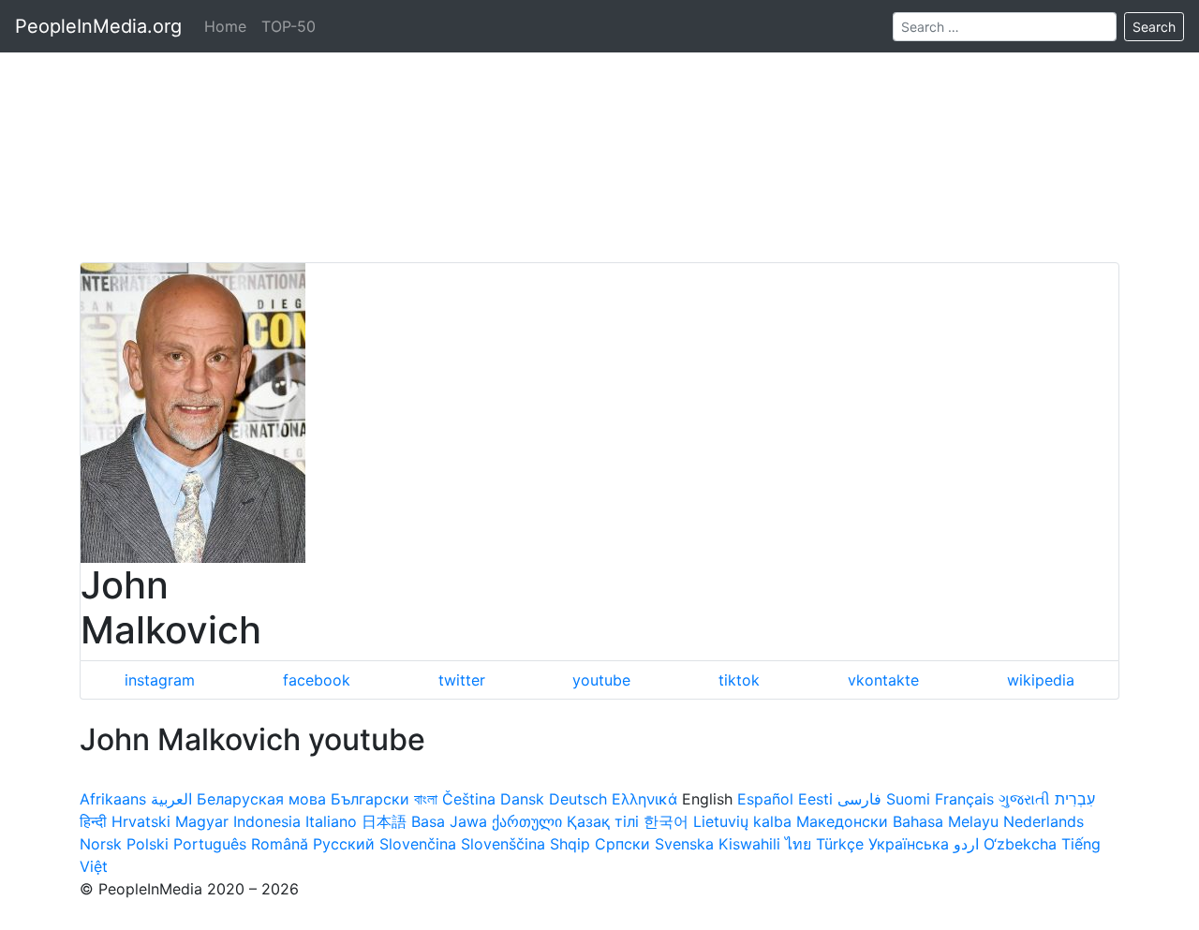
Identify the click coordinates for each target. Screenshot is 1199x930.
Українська (908, 843)
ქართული (527, 821)
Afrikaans (113, 799)
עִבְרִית (1075, 799)
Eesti (815, 799)
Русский (344, 843)
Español (765, 799)
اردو (966, 843)
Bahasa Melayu (946, 821)
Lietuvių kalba (742, 821)
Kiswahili (749, 843)
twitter (461, 680)
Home (225, 26)
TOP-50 (288, 26)
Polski (147, 843)
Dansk (522, 799)
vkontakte (883, 680)
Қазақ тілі (603, 821)
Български (370, 799)
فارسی (859, 799)
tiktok (739, 680)
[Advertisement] (599, 131)
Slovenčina (417, 843)
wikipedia (1040, 680)
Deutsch (578, 799)
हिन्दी (93, 821)
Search (1154, 27)
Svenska (684, 843)
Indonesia (267, 821)
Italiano (331, 821)
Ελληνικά (644, 799)
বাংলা (425, 799)
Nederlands (1043, 821)
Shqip (570, 843)
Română (279, 843)
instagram (160, 680)
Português (209, 843)
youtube (601, 680)
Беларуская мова (261, 799)
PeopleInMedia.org (98, 26)
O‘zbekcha (1020, 843)
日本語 (384, 821)
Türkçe (840, 843)
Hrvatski (140, 821)
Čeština (469, 799)
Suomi (908, 799)
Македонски (842, 821)
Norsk (101, 843)
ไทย (798, 843)
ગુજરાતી (1024, 799)
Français (964, 799)
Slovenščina (503, 843)
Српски (622, 843)
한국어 (666, 821)
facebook (316, 680)
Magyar (202, 821)
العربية (171, 799)
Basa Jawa (449, 821)
